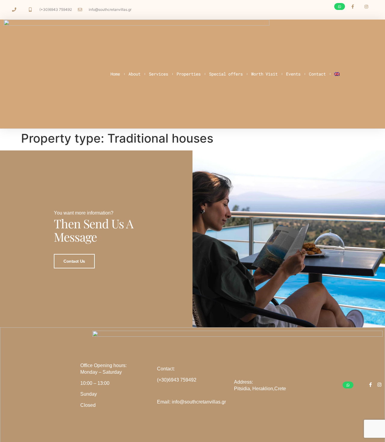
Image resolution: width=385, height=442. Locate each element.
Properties (189, 74)
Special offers (226, 74)
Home (115, 74)
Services (158, 74)
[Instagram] (366, 7)
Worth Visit (264, 74)
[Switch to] (336, 74)
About (134, 74)
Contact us (74, 261)
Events (293, 74)
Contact (317, 74)
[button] (339, 6)
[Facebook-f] (352, 7)
